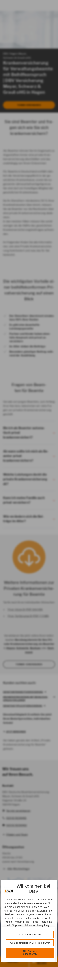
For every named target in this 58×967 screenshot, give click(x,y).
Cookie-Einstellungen (30, 934)
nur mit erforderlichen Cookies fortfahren (30, 942)
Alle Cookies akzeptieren (29, 952)
